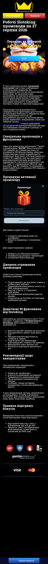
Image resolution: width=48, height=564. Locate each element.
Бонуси (35, 15)
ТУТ (24, 58)
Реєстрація (13, 15)
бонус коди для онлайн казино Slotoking (23, 122)
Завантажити (26, 560)
